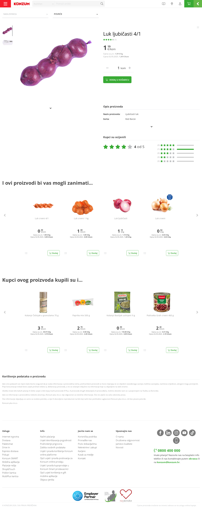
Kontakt (82, 458)
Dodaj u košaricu (119, 79)
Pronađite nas (85, 440)
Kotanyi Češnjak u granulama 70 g (42, 315)
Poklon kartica (9, 472)
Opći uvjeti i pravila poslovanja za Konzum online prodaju (56, 460)
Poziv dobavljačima (87, 443)
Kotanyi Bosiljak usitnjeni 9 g (121, 315)
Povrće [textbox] (58, 14)
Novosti (119, 447)
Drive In (6, 447)
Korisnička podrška (87, 436)
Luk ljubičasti (120, 218)
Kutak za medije (85, 454)
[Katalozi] (163, 3)
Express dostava (10, 451)
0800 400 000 (168, 450)
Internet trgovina (10, 436)
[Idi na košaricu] (189, 3)
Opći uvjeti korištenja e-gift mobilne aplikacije (53, 474)
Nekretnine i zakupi (87, 447)
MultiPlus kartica (10, 476)
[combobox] (43, 4)
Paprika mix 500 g (81, 315)
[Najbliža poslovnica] (172, 3)
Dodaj (54, 253)
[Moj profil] (180, 3)
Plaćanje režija (9, 465)
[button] (4, 215)
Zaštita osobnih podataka (52, 447)
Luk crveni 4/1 (42, 218)
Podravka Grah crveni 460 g (160, 315)
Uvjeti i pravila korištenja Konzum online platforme (56, 453)
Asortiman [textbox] (38, 4)
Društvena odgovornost (128, 440)
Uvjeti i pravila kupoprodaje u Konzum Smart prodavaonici (54, 467)
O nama (120, 436)
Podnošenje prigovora (51, 443)
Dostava (6, 440)
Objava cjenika (47, 479)
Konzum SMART (10, 458)
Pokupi (5, 454)
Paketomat (7, 443)
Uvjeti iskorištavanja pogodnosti (55, 440)
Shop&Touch (8, 469)
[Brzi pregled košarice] (198, 3)
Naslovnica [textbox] (10, 14)
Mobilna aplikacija (11, 461)
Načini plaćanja (47, 436)
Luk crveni (160, 218)
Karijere (81, 451)
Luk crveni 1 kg (81, 218)
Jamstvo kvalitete (124, 443)
